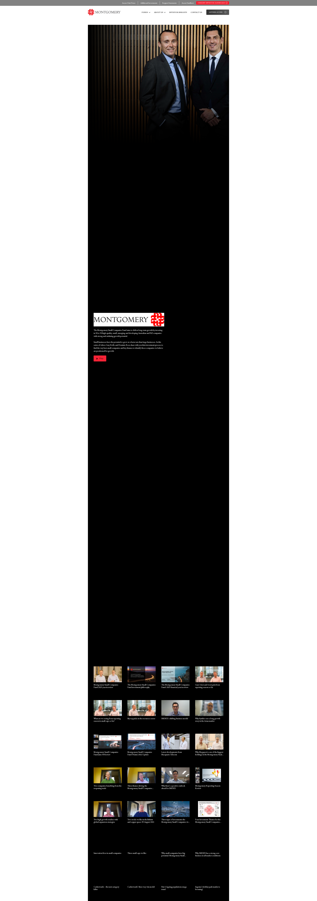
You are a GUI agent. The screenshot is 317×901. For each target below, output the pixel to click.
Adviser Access (215, 12)
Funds (145, 12)
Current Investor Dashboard (211, 3)
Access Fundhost (188, 3)
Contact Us (196, 12)
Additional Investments (148, 3)
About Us (158, 12)
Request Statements (169, 3)
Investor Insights (178, 12)
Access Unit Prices (128, 3)
